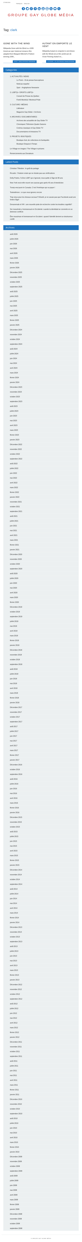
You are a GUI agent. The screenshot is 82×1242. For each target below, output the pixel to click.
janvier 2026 (14, 268)
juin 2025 (13, 301)
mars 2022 (14, 487)
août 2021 (14, 516)
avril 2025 (13, 311)
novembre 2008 (16, 1219)
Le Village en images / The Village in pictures (27, 149)
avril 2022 (13, 483)
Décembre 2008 (16, 1214)
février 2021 (14, 545)
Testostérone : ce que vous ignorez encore (26, 192)
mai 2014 (13, 903)
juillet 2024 (14, 354)
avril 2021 (13, 535)
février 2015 (14, 860)
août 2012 (14, 1004)
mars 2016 (14, 803)
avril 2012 (13, 1023)
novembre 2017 (16, 712)
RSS (51, 8)
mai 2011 (13, 1075)
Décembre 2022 (16, 444)
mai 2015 (13, 846)
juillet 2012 (14, 1008)
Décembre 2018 (16, 650)
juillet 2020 (14, 578)
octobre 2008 (15, 1223)
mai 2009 (13, 1190)
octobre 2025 (15, 282)
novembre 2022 (16, 449)
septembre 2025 (16, 287)
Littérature (20, 108)
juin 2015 (13, 841)
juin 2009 (13, 1185)
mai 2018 (13, 683)
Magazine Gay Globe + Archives (29, 112)
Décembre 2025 (16, 272)
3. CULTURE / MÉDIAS (19, 104)
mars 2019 (14, 636)
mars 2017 (14, 750)
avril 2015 (13, 851)
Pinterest (35, 8)
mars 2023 (14, 430)
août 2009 (14, 1176)
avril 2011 (13, 1080)
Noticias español (23, 84)
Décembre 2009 (16, 1157)
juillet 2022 (14, 468)
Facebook (23, 8)
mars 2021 (14, 540)
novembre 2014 (16, 875)
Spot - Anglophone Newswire (24, 61)
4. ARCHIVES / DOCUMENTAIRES (23, 117)
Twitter (27, 8)
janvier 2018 (14, 702)
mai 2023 (13, 420)
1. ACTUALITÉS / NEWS (19, 76)
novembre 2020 (16, 559)
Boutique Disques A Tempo (27, 144)
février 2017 (14, 755)
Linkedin (39, 8)
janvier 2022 (14, 497)
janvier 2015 (14, 865)
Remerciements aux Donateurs (21, 153)
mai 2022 (13, 478)
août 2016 (14, 779)
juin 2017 (13, 736)
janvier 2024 (14, 382)
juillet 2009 (14, 1180)
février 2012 (14, 1032)
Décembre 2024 (16, 330)
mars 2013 (14, 970)
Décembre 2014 (16, 870)
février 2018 (14, 698)
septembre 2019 (16, 616)
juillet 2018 (14, 674)
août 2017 (14, 726)
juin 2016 (13, 789)
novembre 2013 (16, 932)
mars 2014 (14, 913)
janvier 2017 (14, 760)
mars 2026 (14, 258)
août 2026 (14, 234)
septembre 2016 (16, 774)
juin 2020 (13, 583)
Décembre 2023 (16, 387)
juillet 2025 (14, 296)
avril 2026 (13, 253)
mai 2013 (13, 961)
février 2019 (14, 640)
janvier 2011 (14, 1094)
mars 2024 (14, 373)
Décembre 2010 (16, 1099)
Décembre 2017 (16, 707)
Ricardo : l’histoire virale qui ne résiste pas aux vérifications (32, 173)
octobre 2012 (15, 994)
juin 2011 (13, 1071)
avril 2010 (13, 1137)
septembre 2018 (16, 664)
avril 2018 (13, 688)
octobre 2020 (15, 564)
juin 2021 (13, 526)
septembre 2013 (16, 941)
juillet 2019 (14, 621)
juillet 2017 (14, 731)
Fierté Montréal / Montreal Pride (28, 100)
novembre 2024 (16, 334)
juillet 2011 (14, 1066)
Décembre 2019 (16, 607)
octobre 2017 (15, 717)
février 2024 (14, 377)
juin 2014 (13, 898)
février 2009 (14, 1204)
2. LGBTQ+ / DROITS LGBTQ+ (21, 92)
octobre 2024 (15, 339)
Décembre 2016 (16, 765)
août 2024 (14, 349)
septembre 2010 (16, 1114)
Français (19, 3)
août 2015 (14, 832)
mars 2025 (14, 315)
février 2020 (14, 602)
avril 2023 (13, 425)
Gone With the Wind (16, 43)
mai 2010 (13, 1133)
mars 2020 (14, 597)
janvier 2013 (14, 980)
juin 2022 (13, 473)
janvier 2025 (14, 325)
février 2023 (14, 435)
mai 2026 (13, 248)
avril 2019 (13, 631)
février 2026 (14, 263)
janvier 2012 (14, 1037)
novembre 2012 (16, 989)
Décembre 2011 (16, 1042)
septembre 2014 (16, 884)
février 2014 (14, 918)
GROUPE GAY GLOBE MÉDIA (41, 15)
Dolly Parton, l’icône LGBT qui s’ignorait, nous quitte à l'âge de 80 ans (36, 178)
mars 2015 (14, 855)
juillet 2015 (14, 836)
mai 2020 (13, 588)
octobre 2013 (15, 937)
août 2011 (13, 1061)
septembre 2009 (16, 1171)
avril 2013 (13, 965)
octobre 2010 (15, 1109)
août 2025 (14, 291)
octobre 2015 (15, 827)
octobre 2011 (15, 1051)
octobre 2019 (15, 612)
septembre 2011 (16, 1056)
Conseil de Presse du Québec (28, 96)
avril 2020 (13, 593)
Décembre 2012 (16, 984)
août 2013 (14, 946)
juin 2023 (13, 416)
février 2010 (14, 1147)
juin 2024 (13, 358)
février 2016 (14, 808)
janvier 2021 (14, 550)
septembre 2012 (16, 999)
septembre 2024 (16, 344)
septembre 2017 (16, 722)
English (27, 3)
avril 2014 (13, 908)
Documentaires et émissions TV (29, 132)
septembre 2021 (16, 511)
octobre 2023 (15, 397)
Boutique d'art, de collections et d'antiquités (33, 140)
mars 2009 (14, 1200)
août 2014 (14, 889)
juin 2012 (13, 1013)
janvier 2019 (14, 645)
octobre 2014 (15, 879)
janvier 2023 (14, 440)
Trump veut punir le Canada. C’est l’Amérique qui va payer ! (32, 187)
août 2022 (14, 463)
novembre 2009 (16, 1161)
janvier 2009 (14, 1209)
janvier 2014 (14, 922)
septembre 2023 (16, 401)
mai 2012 (13, 1018)
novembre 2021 (16, 502)
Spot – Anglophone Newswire (28, 87)
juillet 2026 (14, 239)
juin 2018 (13, 679)
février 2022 (14, 492)
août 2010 (14, 1118)
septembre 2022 (16, 459)
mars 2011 (14, 1085)
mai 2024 (13, 363)
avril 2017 (13, 745)
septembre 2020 (16, 569)
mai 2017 (13, 741)
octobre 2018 (15, 659)
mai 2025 (13, 306)
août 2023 (14, 406)
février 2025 (14, 320)
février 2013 (14, 975)
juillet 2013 (14, 951)
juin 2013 (13, 956)
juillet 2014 (14, 894)
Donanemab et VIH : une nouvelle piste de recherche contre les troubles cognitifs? (41, 204)
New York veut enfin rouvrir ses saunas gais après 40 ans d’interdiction (36, 183)
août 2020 (14, 573)
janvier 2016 (14, 812)
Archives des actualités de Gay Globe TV (32, 120)
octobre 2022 (15, 454)
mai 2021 (13, 530)
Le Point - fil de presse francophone (60, 61)
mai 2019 (13, 626)
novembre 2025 (16, 277)
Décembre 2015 (16, 817)
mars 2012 (14, 1028)
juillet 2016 (14, 784)
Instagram (47, 8)
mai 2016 (13, 793)
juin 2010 (13, 1128)
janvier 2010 (14, 1152)
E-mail (55, 9)
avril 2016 (13, 798)
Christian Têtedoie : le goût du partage (24, 168)
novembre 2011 (16, 1047)
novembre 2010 (16, 1104)
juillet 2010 (14, 1123)
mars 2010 (14, 1142)
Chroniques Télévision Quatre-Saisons (31, 124)
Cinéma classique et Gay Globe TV (30, 128)
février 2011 (14, 1090)
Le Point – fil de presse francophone (30, 80)
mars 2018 (14, 693)
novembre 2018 (16, 655)
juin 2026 (13, 244)
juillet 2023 (14, 411)
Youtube (43, 8)
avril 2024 (13, 368)
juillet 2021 (14, 521)
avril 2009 (13, 1195)
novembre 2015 (16, 822)
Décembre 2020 (16, 554)
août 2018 (14, 669)
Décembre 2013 (16, 927)
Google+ (31, 8)
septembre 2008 (16, 1228)
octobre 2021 (15, 507)
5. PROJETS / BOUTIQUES (20, 136)
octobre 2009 (15, 1166)
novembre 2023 (16, 392)
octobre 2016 (15, 769)
